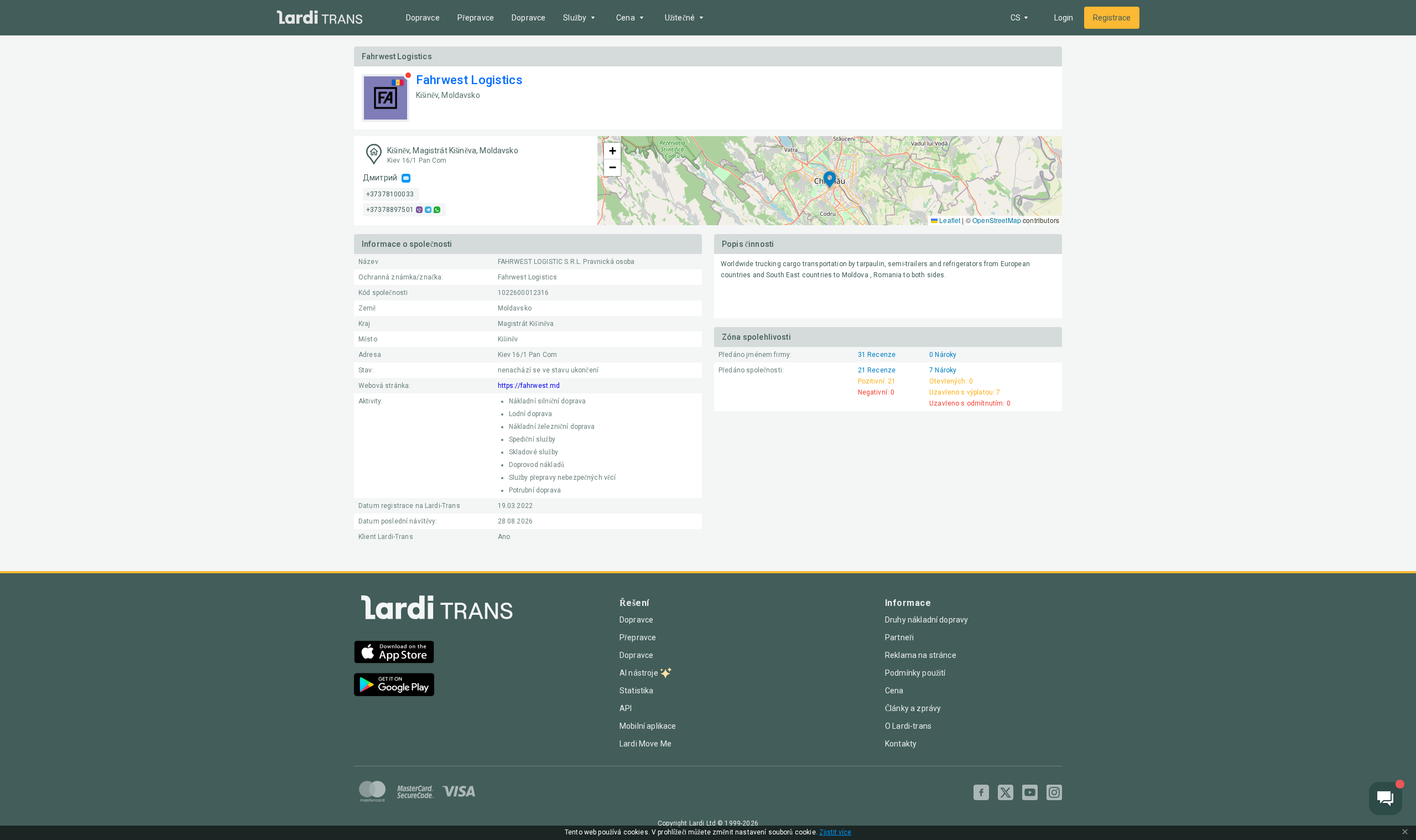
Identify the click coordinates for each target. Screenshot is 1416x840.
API (626, 708)
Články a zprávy (913, 708)
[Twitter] (1005, 792)
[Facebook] (981, 792)
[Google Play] (394, 686)
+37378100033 (390, 194)
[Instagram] (1054, 792)
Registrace (1112, 17)
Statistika (637, 690)
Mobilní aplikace (648, 726)
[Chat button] (1385, 798)
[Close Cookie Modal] (1404, 832)
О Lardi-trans (908, 726)
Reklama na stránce (920, 655)
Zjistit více (835, 832)
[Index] (437, 610)
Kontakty (901, 743)
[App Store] (394, 653)
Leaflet (949, 220)
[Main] (320, 18)
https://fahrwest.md (529, 386)
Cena (894, 690)
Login (1063, 17)
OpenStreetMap (996, 220)
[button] (830, 180)
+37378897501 (390, 210)
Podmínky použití (915, 672)
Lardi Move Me (645, 743)
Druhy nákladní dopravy (926, 619)
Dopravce (423, 17)
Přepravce (475, 17)
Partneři (899, 637)
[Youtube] (1030, 792)
